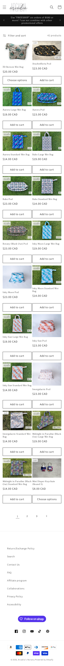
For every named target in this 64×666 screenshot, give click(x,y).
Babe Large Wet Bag (42, 154)
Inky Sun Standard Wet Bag (17, 385)
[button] (4, 7)
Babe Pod (8, 199)
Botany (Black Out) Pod (15, 243)
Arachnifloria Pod (41, 63)
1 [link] (17, 516)
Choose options (17, 80)
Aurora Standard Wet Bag (16, 154)
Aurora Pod (38, 109)
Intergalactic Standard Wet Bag (17, 435)
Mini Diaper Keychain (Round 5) (43, 482)
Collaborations (15, 588)
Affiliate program (17, 580)
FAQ (9, 572)
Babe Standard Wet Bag (44, 199)
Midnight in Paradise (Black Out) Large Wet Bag (46, 435)
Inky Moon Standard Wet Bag (45, 289)
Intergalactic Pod (41, 389)
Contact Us (13, 564)
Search (11, 556)
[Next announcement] (60, 20)
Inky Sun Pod (39, 340)
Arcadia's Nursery (26, 659)
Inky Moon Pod (11, 292)
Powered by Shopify (44, 659)
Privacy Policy (15, 596)
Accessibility (14, 604)
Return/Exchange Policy (20, 548)
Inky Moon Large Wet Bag (45, 243)
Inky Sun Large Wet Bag (15, 336)
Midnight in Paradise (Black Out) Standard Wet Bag (17, 482)
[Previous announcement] (4, 20)
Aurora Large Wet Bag (14, 109)
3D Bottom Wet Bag (13, 67)
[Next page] (46, 516)
